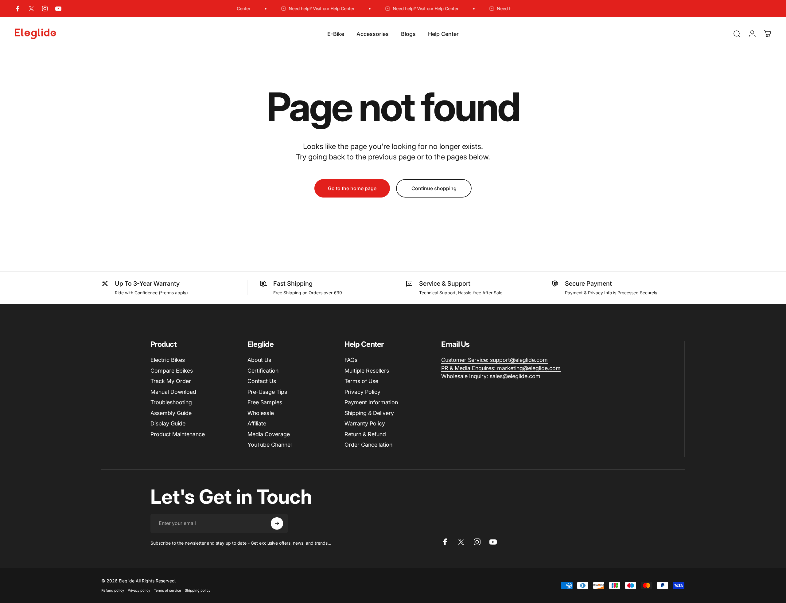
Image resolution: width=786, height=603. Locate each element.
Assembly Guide (171, 413)
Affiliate (256, 423)
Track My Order (170, 381)
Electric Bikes (167, 360)
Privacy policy (139, 590)
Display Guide (167, 423)
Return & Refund (365, 434)
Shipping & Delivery (369, 413)
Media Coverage (268, 434)
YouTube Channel (269, 444)
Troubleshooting (171, 402)
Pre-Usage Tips (267, 392)
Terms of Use (361, 381)
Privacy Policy (362, 392)
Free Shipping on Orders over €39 (307, 292)
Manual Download (173, 392)
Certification (262, 370)
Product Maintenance (177, 434)
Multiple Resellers (366, 370)
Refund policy (112, 590)
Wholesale (260, 413)
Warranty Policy (364, 423)
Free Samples (264, 402)
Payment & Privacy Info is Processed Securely (611, 292)
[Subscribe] (277, 523)
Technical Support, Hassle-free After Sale (460, 292)
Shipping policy (197, 590)
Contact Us (261, 381)
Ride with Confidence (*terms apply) (151, 292)
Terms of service (167, 590)
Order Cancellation (368, 444)
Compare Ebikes (171, 370)
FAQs (350, 360)
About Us (259, 360)
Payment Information (371, 402)
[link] (494, 360)
